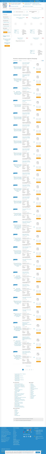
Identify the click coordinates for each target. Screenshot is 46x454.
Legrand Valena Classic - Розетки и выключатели (20, 18)
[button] (16, 24)
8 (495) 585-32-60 (27, 3)
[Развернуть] (14, 12)
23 (31, 369)
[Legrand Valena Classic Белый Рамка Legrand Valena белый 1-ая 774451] (18, 302)
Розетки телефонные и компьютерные (19, 390)
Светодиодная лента (4, 429)
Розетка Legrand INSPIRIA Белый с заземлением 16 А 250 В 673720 (26, 352)
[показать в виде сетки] (41, 60)
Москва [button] (31, 1)
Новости (14, 431)
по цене (20, 60)
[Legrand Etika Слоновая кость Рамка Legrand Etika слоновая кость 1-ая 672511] (18, 93)
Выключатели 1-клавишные (19, 384)
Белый (16, 409)
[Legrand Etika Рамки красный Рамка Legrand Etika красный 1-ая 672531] (18, 265)
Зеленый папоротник (34, 388)
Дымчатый (32, 396)
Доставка (14, 433)
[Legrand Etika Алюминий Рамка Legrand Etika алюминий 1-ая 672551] (18, 290)
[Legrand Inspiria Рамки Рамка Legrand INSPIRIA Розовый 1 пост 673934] (18, 117)
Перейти (7, 45)
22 (29, 369)
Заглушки (16, 396)
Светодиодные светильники (6, 432)
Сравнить (34, 67)
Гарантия (14, 436)
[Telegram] (28, 436)
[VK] (24, 436)
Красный (32, 387)
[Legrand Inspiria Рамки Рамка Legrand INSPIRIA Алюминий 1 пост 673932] (18, 190)
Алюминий (17, 412)
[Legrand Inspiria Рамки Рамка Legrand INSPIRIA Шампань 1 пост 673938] (18, 178)
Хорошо (38, 452)
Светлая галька (33, 386)
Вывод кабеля (17, 404)
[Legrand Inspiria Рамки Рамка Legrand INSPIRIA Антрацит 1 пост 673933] (18, 141)
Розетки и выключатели (19, 11)
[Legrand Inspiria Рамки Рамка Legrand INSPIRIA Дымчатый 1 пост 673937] (18, 166)
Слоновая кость (17, 415)
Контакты (14, 437)
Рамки (16, 392)
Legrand (28, 66)
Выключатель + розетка (19, 403)
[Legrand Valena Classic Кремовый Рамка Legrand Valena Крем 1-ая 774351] (18, 315)
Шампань (32, 393)
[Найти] (42, 8)
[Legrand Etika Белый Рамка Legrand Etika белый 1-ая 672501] (18, 105)
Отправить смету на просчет (15, 4)
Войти (44, 1)
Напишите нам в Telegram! (28, 6)
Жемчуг (32, 392)
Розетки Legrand (25, 14)
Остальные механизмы (19, 402)
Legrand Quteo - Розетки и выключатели (20, 38)
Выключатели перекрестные (19, 399)
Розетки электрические (19, 383)
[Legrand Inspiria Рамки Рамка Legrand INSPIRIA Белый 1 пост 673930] (18, 67)
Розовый (32, 397)
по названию (25, 60)
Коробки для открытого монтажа (20, 397)
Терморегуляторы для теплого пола (4, 441)
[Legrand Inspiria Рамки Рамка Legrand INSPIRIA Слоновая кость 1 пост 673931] (18, 80)
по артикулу (30, 60)
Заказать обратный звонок (36, 4)
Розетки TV (17, 388)
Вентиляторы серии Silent (5, 437)
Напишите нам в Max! (14, 6)
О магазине (15, 435)
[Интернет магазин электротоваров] (5, 5)
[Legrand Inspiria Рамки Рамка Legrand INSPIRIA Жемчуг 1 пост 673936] (18, 154)
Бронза (32, 394)
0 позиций (37, 1)
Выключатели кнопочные (19, 394)
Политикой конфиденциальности (27, 452)
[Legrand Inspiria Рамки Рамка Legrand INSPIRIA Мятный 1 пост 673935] (18, 130)
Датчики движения (18, 395)
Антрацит (16, 413)
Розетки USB (17, 391)
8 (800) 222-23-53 (35, 3)
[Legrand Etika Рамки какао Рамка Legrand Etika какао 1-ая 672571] (18, 214)
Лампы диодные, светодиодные (4, 436)
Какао (32, 390)
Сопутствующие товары (6, 36)
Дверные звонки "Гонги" (5, 439)
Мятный (32, 398)
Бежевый (16, 410)
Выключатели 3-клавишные (19, 393)
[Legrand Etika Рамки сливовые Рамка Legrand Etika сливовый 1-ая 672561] (18, 239)
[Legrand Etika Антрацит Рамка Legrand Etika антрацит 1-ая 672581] (18, 277)
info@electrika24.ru (27, 4)
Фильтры (5, 14)
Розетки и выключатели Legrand (33, 12)
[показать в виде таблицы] (42, 60)
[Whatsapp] (26, 436)
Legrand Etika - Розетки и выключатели (36, 18)
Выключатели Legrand (17, 14)
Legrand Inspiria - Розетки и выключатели (36, 38)
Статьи (14, 429)
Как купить (15, 432)
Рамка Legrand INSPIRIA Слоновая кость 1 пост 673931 (26, 75)
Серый (16, 411)
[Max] (30, 436)
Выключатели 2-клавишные (19, 385)
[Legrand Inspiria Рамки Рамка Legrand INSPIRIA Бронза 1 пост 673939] (18, 202)
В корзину (38, 84)
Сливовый (32, 389)
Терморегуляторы (18, 398)
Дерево (16, 414)
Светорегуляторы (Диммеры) (19, 406)
